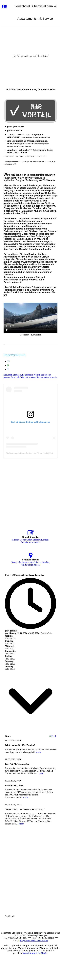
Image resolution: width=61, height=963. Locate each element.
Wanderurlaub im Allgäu (35, 953)
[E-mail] (8, 361)
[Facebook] (8, 369)
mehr (38, 752)
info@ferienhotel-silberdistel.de (34, 940)
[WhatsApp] (8, 365)
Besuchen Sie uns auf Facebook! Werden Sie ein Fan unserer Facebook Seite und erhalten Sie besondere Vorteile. (30, 376)
